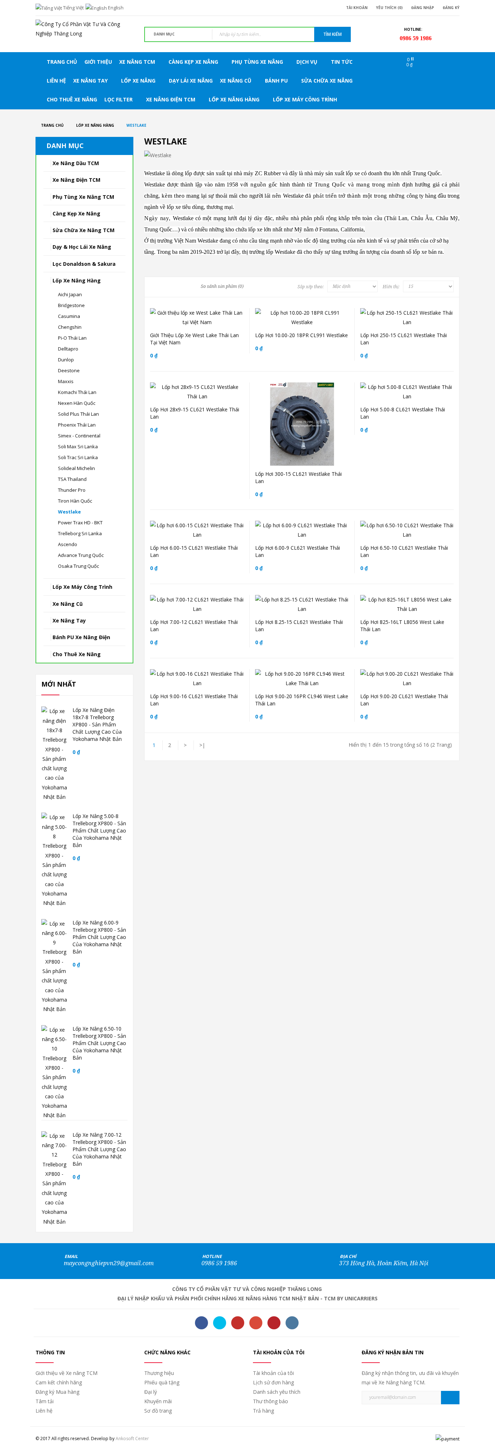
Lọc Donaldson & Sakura (84, 263)
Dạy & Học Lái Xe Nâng (82, 246)
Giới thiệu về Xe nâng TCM (66, 1373)
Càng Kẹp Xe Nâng (76, 213)
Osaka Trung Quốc (78, 566)
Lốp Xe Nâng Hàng (95, 125)
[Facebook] (201, 1322)
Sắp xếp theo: (311, 286)
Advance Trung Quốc (81, 555)
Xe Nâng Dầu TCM (76, 163)
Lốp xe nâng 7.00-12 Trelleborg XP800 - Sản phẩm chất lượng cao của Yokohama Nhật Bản (99, 1149)
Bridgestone (71, 305)
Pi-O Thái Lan (72, 338)
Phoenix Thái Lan (77, 425)
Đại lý (150, 1391)
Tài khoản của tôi (273, 1373)
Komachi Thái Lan (77, 392)
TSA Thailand (72, 479)
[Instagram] (292, 1322)
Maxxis (66, 381)
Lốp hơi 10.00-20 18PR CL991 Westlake (301, 335)
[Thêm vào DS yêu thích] (320, 434)
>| (202, 745)
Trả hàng (263, 1410)
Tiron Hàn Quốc (75, 501)
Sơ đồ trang (158, 1410)
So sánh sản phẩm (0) (222, 286)
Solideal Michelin (76, 468)
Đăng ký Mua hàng (57, 1391)
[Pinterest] (273, 1322)
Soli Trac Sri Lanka (78, 457)
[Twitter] (219, 1322)
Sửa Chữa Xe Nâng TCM (84, 230)
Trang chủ (52, 125)
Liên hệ (44, 1410)
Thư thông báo (270, 1401)
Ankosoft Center (132, 1438)
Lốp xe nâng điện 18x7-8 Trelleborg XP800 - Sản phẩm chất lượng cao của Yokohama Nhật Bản (97, 724)
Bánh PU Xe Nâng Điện (81, 637)
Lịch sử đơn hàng (273, 1382)
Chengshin (70, 327)
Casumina (69, 316)
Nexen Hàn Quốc (76, 403)
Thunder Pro (72, 490)
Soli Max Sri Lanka (78, 446)
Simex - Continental (79, 435)
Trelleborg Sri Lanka (80, 533)
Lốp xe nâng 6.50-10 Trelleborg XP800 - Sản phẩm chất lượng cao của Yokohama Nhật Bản (99, 1043)
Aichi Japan (70, 294)
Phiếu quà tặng (161, 1382)
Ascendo (67, 544)
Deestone (69, 370)
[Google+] (255, 1322)
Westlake (136, 125)
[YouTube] (237, 1322)
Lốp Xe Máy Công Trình (82, 586)
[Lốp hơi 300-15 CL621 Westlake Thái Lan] (334, 434)
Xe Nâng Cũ (68, 603)
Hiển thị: (391, 286)
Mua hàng (194, 313)
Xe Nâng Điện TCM (76, 179)
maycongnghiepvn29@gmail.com (109, 1263)
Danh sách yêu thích (276, 1391)
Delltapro (68, 348)
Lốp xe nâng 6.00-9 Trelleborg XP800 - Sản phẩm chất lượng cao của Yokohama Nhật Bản (99, 937)
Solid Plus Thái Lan (78, 414)
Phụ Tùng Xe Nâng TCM (83, 196)
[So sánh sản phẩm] (306, 434)
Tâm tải (45, 1401)
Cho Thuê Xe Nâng (77, 654)
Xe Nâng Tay (69, 620)
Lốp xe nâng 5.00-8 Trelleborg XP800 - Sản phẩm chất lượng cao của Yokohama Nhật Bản (99, 830)
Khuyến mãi (158, 1401)
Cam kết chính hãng (59, 1382)
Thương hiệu (159, 1373)
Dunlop (66, 359)
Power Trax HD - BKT (80, 522)
